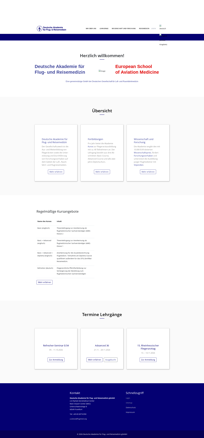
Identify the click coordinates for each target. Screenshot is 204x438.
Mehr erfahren (55, 171)
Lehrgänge (104, 29)
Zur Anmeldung (56, 359)
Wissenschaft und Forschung (124, 29)
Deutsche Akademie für (59, 66)
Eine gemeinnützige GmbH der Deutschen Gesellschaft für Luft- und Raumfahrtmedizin (102, 81)
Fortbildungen (95, 139)
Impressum (130, 412)
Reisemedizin (144, 29)
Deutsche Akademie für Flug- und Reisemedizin (55, 141)
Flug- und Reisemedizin (60, 72)
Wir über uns (91, 29)
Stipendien (138, 165)
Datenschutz (131, 407)
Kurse (91, 146)
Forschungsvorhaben (143, 155)
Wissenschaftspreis (142, 152)
